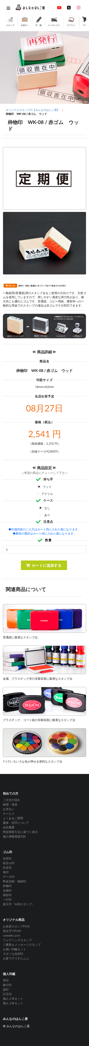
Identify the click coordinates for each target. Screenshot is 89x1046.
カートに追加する (46, 565)
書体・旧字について (16, 822)
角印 (6, 872)
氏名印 (7, 867)
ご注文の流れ (11, 800)
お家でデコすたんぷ (16, 958)
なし (47, 508)
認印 (6, 989)
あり (47, 515)
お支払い (8, 809)
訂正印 (7, 994)
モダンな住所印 (13, 953)
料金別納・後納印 (14, 881)
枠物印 (7, 886)
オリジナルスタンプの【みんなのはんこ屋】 (33, 110)
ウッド (47, 486)
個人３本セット (13, 1003)
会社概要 (8, 827)
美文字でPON (12, 931)
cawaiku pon (11, 935)
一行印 (7, 899)
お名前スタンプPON (16, 926)
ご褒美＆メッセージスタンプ (22, 944)
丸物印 (7, 890)
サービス (8, 813)
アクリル (47, 493)
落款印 (7, 895)
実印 (6, 980)
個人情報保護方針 (14, 836)
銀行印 (7, 985)
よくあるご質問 (13, 818)
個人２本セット (13, 998)
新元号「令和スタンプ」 (19, 904)
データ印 (8, 876)
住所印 (7, 858)
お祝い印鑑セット (14, 949)
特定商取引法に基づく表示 (20, 832)
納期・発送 (10, 804)
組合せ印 (8, 863)
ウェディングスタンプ (17, 940)
